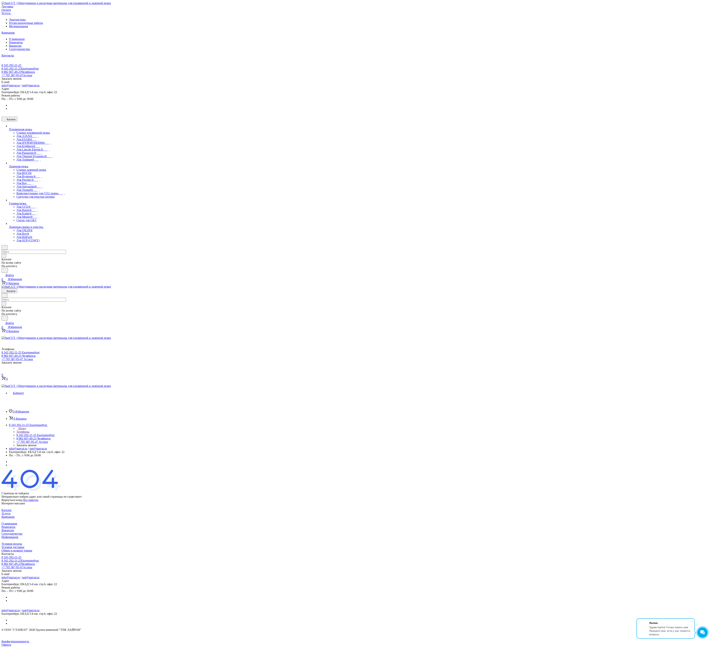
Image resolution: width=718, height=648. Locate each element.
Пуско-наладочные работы (26, 22)
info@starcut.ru (10, 85)
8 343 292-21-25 (11, 65)
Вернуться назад (11, 500)
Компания (7, 516)
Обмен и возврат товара (16, 550)
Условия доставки (12, 547)
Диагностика (17, 19)
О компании (17, 39)
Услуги (5, 513)
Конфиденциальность (15, 641)
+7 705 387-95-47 (16, 75)
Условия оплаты (11, 543)
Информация (9, 537)
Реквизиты (16, 42)
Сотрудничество (19, 49)
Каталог (6, 510)
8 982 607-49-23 (18, 71)
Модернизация (18, 26)
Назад (22, 428)
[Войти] (3, 370)
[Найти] (4, 270)
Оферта (6, 644)
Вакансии (15, 45)
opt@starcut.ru (30, 85)
